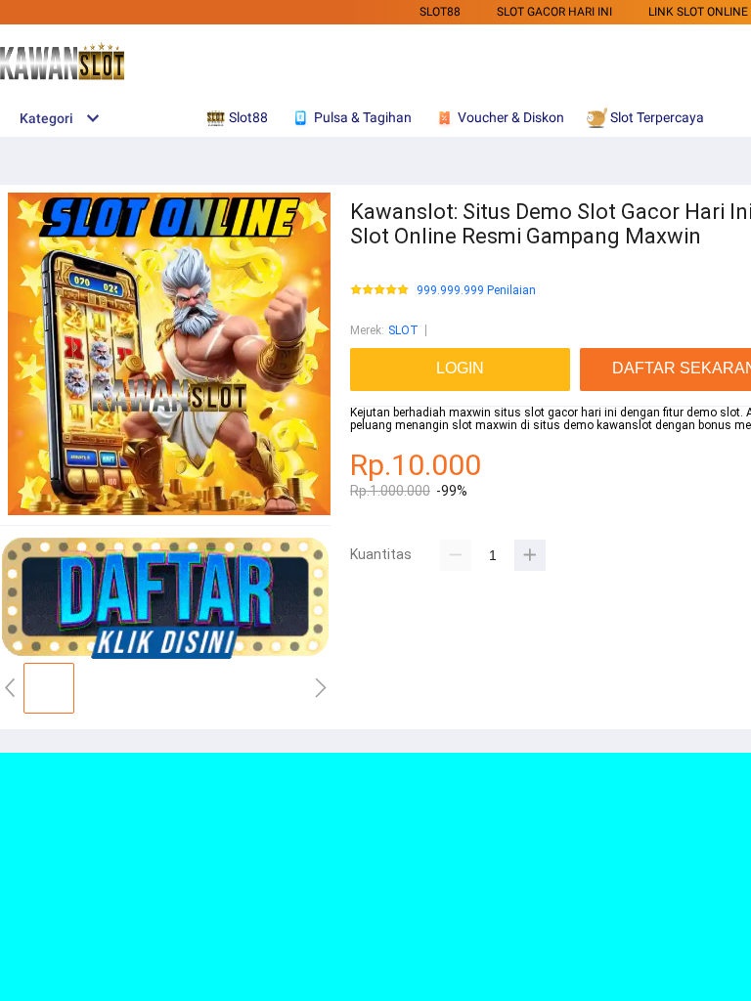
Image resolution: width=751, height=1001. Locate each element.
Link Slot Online (698, 12)
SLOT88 (440, 12)
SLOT (403, 330)
